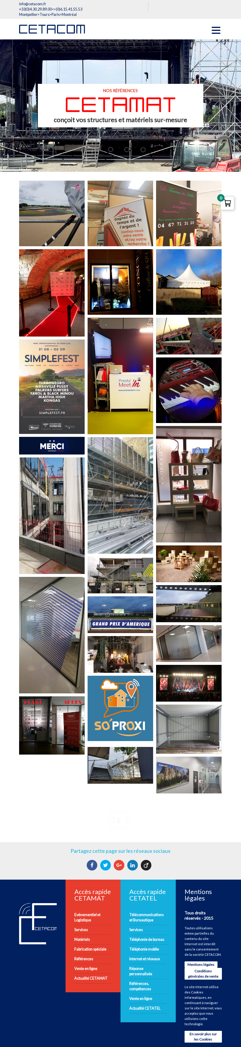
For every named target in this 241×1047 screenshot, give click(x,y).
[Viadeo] (147, 865)
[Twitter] (106, 865)
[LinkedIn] (133, 865)
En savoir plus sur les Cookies (203, 1036)
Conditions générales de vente (203, 973)
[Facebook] (93, 865)
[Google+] (120, 865)
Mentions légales (201, 964)
